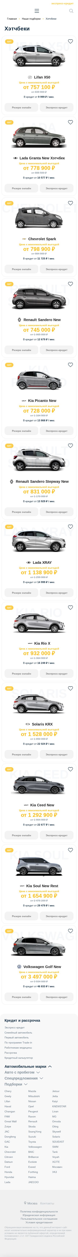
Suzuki (32, 1136)
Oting (55, 1126)
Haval (8, 1106)
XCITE (56, 1161)
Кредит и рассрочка (22, 1020)
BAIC (31, 1151)
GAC (7, 1141)
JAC (7, 1131)
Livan (55, 1111)
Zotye (8, 1126)
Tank (55, 1151)
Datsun (9, 1161)
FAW (7, 1116)
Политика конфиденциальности (39, 1211)
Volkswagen (35, 1146)
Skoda (32, 1126)
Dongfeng (10, 1136)
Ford (7, 1166)
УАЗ (54, 1172)
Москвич (57, 1166)
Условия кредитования (39, 1222)
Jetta (55, 1096)
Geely (8, 1096)
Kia (6, 1146)
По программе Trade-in (18, 1042)
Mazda (32, 1091)
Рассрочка (11, 1052)
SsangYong (34, 1131)
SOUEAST (58, 1141)
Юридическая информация (39, 1215)
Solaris (56, 1136)
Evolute (32, 1161)
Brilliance (33, 1156)
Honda (8, 1172)
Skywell (56, 1131)
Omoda (56, 1121)
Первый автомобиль (17, 1037)
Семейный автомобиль (18, 1032)
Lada (7, 1182)
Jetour (55, 1091)
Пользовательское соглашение (39, 1218)
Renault (32, 1121)
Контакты (47, 1203)
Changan (10, 1111)
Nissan (32, 1101)
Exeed (32, 1166)
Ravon (32, 1116)
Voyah (55, 1156)
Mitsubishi (34, 1096)
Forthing (33, 1172)
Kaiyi (55, 1101)
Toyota (32, 1141)
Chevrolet (10, 1151)
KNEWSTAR (59, 1106)
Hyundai (9, 1177)
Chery (8, 1091)
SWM (55, 1146)
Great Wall (11, 1121)
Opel (31, 1106)
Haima (32, 1177)
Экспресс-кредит (62, 3)
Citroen (9, 1156)
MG (54, 1116)
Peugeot (33, 1111)
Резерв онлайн (21, 107)
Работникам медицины (18, 1047)
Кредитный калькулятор (19, 1057)
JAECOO (33, 1182)
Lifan (7, 1101)
